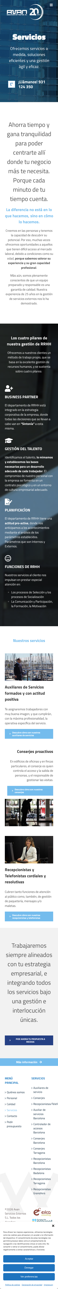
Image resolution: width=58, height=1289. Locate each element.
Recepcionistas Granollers (42, 1191)
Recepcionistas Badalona (42, 1171)
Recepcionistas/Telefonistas (42, 1104)
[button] (53, 1225)
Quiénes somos (16, 1092)
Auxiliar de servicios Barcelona (39, 1114)
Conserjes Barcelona (39, 1140)
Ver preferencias (29, 1276)
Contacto (12, 1116)
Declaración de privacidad (32, 1284)
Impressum (48, 1284)
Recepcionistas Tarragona (42, 1181)
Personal (12, 1098)
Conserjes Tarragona (39, 1151)
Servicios (12, 1110)
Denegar (29, 1267)
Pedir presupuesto (14, 1124)
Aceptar (29, 1258)
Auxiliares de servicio (40, 1090)
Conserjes (39, 1098)
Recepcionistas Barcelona (42, 1161)
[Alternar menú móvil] (51, 5)
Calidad (11, 1104)
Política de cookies (12, 1284)
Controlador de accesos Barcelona (42, 1128)
